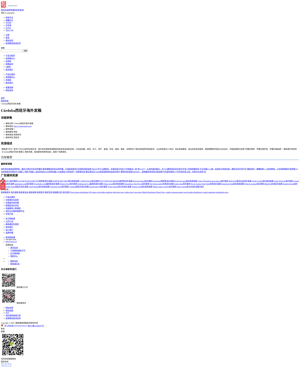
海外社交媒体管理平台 (15, 211)
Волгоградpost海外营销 (142, 181)
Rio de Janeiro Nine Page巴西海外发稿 (206, 184)
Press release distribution (79, 192)
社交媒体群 (15, 253)
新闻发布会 (23, 192)
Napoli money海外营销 (98, 187)
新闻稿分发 (57, 192)
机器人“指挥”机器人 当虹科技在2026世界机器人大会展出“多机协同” (46, 172)
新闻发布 (40, 192)
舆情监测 (9, 64)
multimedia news (222, 192)
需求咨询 (14, 248)
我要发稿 (9, 87)
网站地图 (9, 311)
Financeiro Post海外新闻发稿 (232, 184)
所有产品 (9, 214)
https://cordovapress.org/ (23, 126)
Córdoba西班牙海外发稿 (79, 187)
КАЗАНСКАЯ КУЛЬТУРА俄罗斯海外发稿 (34, 181)
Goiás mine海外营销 (182, 184)
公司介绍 (9, 221)
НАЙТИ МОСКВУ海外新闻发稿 (65, 181)
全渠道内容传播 (12, 203)
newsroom (138, 192)
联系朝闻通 (10, 237)
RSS (7, 313)
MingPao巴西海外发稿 (273, 184)
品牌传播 (9, 233)
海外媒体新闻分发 (13, 315)
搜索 (25, 51)
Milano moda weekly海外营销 (164, 187)
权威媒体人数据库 (13, 208)
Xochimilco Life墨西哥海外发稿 (46, 184)
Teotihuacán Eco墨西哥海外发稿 (90, 184)
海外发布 (66, 192)
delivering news (118, 192)
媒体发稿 (32, 192)
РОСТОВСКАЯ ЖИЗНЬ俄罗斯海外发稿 (115, 181)
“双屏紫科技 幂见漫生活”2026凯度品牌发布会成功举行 (97, 172)
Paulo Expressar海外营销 (254, 184)
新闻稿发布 (5, 192)
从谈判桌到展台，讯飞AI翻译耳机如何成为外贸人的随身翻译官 (173, 169)
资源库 (8, 61)
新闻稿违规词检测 (13, 43)
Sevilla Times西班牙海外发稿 (16, 187)
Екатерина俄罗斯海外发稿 (163, 181)
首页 (3, 98)
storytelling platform (104, 192)
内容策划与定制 (12, 200)
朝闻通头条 (15, 264)
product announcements (174, 192)
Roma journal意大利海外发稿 (188, 187)
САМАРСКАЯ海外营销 (89, 181)
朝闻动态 (14, 261)
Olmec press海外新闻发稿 (113, 184)
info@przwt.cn (11, 242)
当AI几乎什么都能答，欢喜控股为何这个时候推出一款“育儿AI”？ (119, 169)
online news (129, 192)
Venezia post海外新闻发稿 (142, 187)
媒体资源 (4, 101)
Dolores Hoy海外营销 (68, 184)
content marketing (209, 192)
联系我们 (9, 70)
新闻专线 (48, 192)
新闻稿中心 (10, 58)
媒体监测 (9, 40)
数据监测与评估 (12, 205)
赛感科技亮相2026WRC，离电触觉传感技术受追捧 (142, 172)
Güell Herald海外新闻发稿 (39, 187)
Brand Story (160, 192)
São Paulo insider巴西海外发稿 (162, 184)
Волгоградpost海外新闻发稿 (185, 181)
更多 (202, 187)
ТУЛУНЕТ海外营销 (9, 181)
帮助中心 (14, 256)
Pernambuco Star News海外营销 (136, 184)
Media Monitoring (149, 192)
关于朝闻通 (10, 219)
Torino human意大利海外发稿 (119, 187)
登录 (7, 38)
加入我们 (9, 230)
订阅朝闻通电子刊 (17, 251)
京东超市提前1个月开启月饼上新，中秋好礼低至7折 (184, 172)
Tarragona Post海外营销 (59, 187)
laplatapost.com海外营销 (24, 184)
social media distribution (193, 192)
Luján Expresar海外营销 (283, 181)
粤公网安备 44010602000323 (16, 326)
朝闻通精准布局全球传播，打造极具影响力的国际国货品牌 (67, 169)
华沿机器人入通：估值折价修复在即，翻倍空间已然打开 (223, 169)
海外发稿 (14, 192)
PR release (93, 192)
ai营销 (8, 67)
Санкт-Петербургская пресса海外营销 (213, 181)
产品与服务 (10, 56)
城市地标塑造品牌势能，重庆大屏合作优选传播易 (21, 169)
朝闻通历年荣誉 (12, 224)
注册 (7, 35)
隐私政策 (9, 308)
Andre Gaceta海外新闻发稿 (263, 181)
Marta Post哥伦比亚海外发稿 (240, 181)
